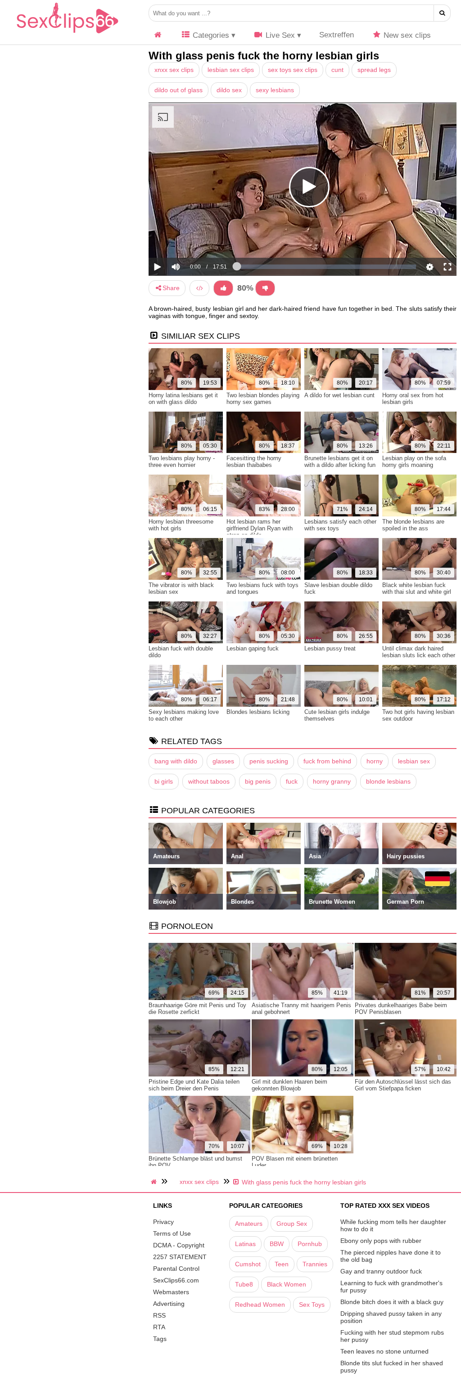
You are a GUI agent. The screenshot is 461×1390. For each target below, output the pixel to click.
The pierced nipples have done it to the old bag (390, 1256)
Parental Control (176, 1268)
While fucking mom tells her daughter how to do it (393, 1225)
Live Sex (279, 35)
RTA (159, 1327)
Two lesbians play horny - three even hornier (182, 461)
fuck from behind (327, 761)
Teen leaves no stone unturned (384, 1351)
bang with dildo (175, 761)
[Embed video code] (199, 288)
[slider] (191, 239)
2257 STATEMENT (180, 1256)
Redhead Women (260, 1304)
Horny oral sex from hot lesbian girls (412, 398)
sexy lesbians (275, 90)
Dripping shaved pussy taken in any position (391, 1317)
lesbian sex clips (231, 69)
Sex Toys (312, 1304)
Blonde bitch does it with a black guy (391, 1301)
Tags (160, 1338)
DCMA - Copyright (178, 1245)
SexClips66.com (176, 1280)
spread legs (374, 69)
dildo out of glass (178, 90)
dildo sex (229, 90)
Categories (209, 35)
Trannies (315, 1264)
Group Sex (291, 1223)
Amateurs (248, 1223)
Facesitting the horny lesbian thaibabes (253, 461)
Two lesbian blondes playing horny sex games (262, 398)
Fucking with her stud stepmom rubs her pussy (392, 1336)
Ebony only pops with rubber (380, 1240)
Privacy (163, 1221)
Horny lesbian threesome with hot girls (181, 525)
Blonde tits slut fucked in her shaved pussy (391, 1366)
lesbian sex (414, 761)
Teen (282, 1264)
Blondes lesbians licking (257, 711)
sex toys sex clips (292, 69)
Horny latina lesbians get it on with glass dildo (183, 398)
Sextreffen (336, 35)
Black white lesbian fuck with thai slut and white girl (416, 588)
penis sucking (268, 761)
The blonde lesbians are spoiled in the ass (413, 525)
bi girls (163, 781)
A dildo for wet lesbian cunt (339, 395)
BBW (277, 1243)
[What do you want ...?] (442, 13)
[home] (155, 1181)
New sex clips (406, 35)
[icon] (158, 35)
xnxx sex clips (174, 69)
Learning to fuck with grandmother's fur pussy (391, 1286)
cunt (337, 69)
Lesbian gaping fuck (252, 648)
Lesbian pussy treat (330, 648)
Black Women (286, 1284)
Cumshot (248, 1264)
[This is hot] (223, 288)
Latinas (245, 1243)
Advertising (169, 1303)
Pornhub (310, 1243)
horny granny (332, 781)
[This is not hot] (265, 288)
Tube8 (244, 1284)
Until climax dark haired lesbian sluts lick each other (418, 652)
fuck (292, 781)
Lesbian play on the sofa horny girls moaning (414, 461)
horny (374, 761)
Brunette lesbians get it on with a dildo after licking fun (339, 461)
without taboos (209, 781)
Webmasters (171, 1292)
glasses (223, 761)
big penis (258, 781)
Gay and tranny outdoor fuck (381, 1271)
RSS (159, 1315)
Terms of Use (172, 1233)
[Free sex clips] (67, 33)
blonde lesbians (388, 781)
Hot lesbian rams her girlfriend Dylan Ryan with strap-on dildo (259, 528)
